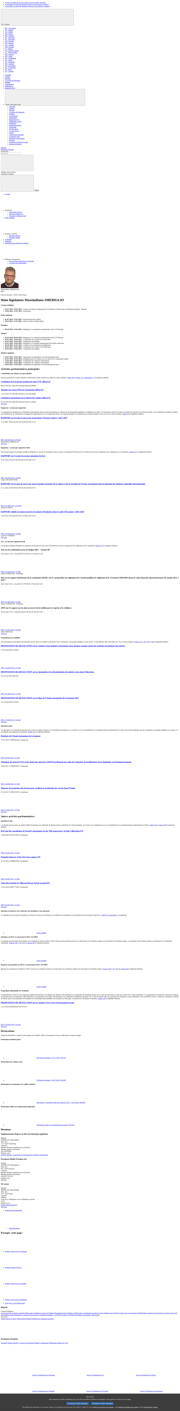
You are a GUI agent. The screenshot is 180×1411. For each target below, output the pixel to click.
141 (20, 943)
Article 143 (101, 998)
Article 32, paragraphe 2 (109, 915)
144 (152, 642)
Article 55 (125, 414)
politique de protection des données (103, 1407)
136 (144, 642)
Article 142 (31, 732)
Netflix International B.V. (9, 1205)
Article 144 (153, 825)
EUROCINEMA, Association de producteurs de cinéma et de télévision (24, 1155)
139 (147, 642)
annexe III (162, 825)
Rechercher (4, 151)
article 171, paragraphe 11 (84, 378)
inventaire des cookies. (151, 1407)
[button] (92, 203)
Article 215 (133, 452)
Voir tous (4, 404)
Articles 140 (13, 943)
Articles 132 (138, 642)
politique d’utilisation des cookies (128, 1407)
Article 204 (70, 378)
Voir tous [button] (4, 1207)
